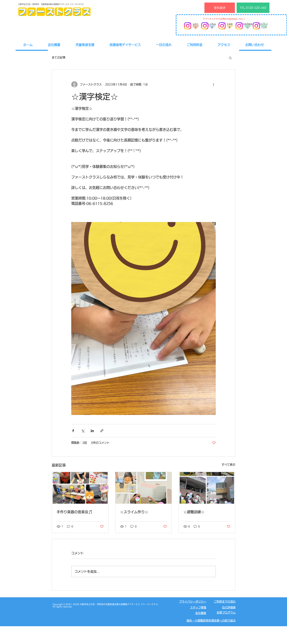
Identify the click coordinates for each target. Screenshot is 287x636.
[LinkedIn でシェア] (92, 431)
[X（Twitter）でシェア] (83, 431)
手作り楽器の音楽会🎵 (75, 512)
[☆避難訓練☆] (207, 488)
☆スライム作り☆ (134, 512)
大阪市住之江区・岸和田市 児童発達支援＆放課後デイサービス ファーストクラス (51, 4)
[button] (230, 57)
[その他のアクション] (213, 84)
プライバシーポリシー (192, 601)
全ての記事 (58, 57)
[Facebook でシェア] (73, 431)
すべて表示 (228, 464)
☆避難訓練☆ (193, 512)
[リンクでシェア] (102, 431)
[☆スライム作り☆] (143, 488)
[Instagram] (187, 25)
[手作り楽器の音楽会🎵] (80, 488)
